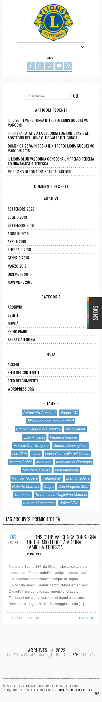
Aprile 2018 (17, 241)
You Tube (59, 66)
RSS (68, 66)
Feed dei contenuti (23, 372)
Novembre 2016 (20, 282)
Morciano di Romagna (74, 462)
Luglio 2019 (17, 217)
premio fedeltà (78, 478)
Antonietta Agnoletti (39, 413)
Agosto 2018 (18, 233)
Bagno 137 (69, 413)
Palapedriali (51, 478)
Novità (13, 323)
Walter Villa (69, 503)
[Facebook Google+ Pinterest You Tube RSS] (49, 66)
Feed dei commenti (23, 380)
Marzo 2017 (17, 266)
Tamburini (22, 495)
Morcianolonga (67, 470)
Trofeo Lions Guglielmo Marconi (61, 495)
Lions (35, 454)
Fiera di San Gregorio (31, 445)
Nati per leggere (25, 478)
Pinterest (49, 66)
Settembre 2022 (21, 209)
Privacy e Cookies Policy (74, 690)
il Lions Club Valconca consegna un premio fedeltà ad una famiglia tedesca (51, 161)
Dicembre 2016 (19, 274)
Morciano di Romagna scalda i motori (39, 171)
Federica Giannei (64, 437)
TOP (97, 693)
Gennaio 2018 (18, 258)
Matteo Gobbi (20, 462)
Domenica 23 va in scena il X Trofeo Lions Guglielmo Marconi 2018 (51, 148)
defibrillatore (75, 429)
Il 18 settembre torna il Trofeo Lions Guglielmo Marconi (48, 122)
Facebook (31, 66)
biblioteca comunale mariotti (51, 421)
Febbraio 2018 (19, 249)
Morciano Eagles (36, 470)
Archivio (15, 307)
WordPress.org (21, 389)
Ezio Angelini (34, 437)
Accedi (13, 364)
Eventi (13, 315)
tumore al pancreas (39, 503)
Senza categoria (21, 339)
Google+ (40, 66)
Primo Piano (17, 331)
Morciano (43, 462)
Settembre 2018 (21, 225)
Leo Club (19, 454)
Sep (75, 654)
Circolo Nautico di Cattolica (38, 429)
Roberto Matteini (25, 486)
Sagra (49, 486)
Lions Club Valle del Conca (67, 454)
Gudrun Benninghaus (70, 445)
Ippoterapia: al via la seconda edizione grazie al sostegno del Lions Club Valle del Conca (48, 135)
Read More (86, 618)
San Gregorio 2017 (73, 486)
